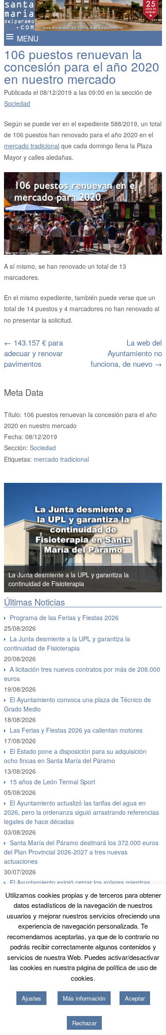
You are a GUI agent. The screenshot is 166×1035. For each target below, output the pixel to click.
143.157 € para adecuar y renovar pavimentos (33, 353)
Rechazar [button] (84, 1023)
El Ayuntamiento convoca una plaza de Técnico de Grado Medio (77, 704)
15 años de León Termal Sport (52, 781)
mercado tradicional (31, 145)
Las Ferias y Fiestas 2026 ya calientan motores (76, 730)
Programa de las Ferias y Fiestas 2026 (64, 617)
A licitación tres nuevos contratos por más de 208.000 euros (82, 674)
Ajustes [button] (31, 998)
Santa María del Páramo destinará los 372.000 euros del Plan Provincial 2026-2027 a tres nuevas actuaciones (81, 852)
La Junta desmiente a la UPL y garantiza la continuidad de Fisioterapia (68, 579)
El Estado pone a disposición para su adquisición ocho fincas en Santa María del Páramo (75, 756)
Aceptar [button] (135, 998)
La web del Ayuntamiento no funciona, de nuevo (126, 353)
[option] (83, 537)
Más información (84, 998)
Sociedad (17, 103)
